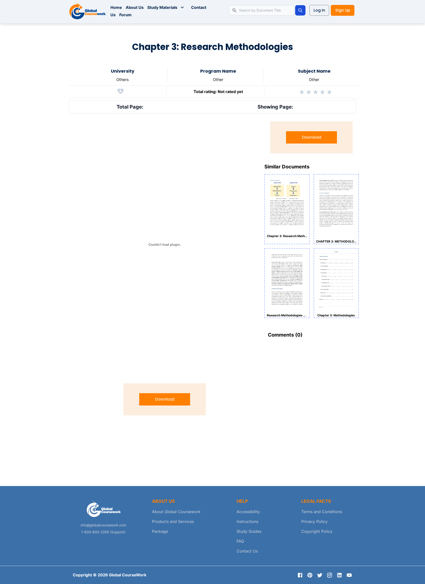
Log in (319, 10)
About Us (135, 7)
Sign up (342, 10)
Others (122, 79)
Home (116, 7)
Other (218, 79)
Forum (125, 14)
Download (164, 399)
